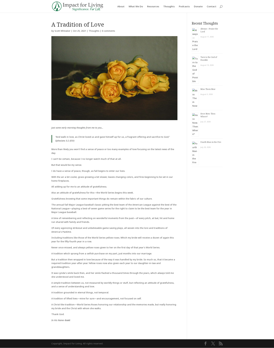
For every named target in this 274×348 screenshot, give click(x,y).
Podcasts (184, 6)
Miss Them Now (207, 89)
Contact (211, 6)
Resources (153, 6)
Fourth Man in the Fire (210, 142)
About (120, 6)
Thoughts (169, 6)
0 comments (108, 30)
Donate (198, 6)
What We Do (136, 6)
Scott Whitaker (62, 30)
